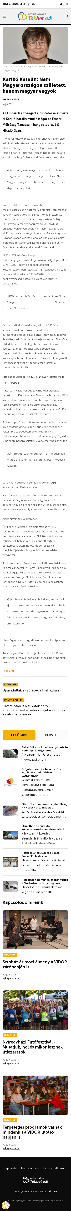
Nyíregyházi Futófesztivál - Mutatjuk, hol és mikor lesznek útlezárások (33, 1047)
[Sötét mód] (67, 4)
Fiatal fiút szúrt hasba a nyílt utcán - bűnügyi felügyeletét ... (45, 749)
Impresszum (30, 1168)
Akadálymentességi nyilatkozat (30, 1191)
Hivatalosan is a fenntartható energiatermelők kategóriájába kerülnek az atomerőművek (34, 710)
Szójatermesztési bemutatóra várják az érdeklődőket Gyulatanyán (41, 772)
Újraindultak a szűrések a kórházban (31, 690)
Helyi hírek (9, 955)
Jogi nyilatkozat (53, 1168)
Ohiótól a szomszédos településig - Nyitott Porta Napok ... (44, 805)
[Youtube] (33, 4)
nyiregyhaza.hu (11, 99)
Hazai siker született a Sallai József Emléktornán (40, 854)
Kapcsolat (11, 1168)
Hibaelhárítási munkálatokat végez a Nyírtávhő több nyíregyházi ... (45, 881)
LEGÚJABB (19, 735)
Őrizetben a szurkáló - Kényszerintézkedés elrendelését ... (45, 827)
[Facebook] (28, 4)
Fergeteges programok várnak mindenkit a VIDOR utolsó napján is (32, 1132)
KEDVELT (52, 735)
